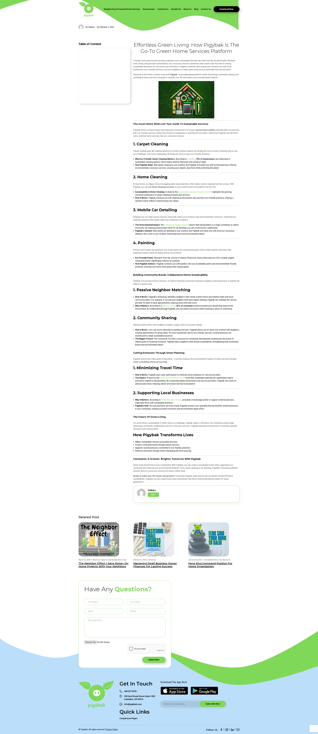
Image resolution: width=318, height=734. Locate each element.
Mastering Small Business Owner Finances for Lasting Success (155, 565)
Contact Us (206, 9)
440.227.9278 (130, 691)
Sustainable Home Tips (117, 560)
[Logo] (88, 9)
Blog (196, 9)
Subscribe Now (213, 704)
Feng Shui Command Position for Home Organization (210, 565)
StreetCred (176, 9)
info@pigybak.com (133, 704)
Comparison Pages (128, 718)
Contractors (163, 9)
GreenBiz (191, 159)
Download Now (226, 9)
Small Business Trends (171, 400)
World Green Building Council (172, 378)
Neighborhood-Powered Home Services (122, 9)
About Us (187, 9)
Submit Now (153, 660)
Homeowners (149, 9)
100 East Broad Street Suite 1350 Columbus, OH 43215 (139, 697)
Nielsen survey (169, 306)
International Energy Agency (176, 225)
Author (153, 495)
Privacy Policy (111, 729)
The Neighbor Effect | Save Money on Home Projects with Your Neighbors (103, 565)
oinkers (91, 27)
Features (104, 560)
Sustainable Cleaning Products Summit (195, 192)
